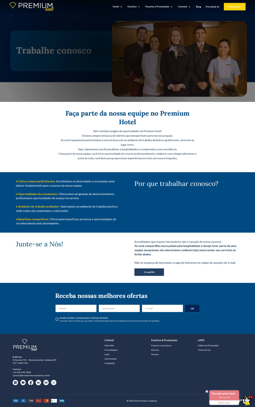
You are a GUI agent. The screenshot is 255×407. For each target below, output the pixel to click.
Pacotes (155, 354)
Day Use (155, 350)
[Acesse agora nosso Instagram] (15, 382)
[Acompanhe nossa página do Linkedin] (38, 382)
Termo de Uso (204, 350)
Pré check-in (212, 6)
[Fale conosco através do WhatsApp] (53, 382)
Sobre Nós (109, 345)
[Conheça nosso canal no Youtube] (23, 382)
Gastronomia (110, 358)
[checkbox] (107, 319)
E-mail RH (149, 272)
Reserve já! (235, 6)
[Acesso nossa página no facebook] (30, 382)
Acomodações (111, 350)
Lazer (106, 354)
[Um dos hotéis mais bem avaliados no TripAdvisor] (46, 382)
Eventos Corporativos (161, 345)
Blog (198, 6)
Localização (109, 363)
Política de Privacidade (208, 345)
